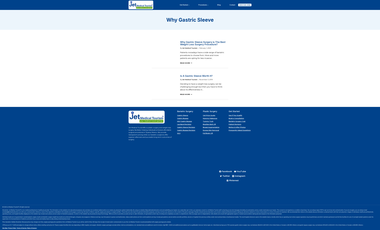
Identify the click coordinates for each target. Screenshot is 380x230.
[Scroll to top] (376, 223)
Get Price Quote (209, 115)
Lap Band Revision (184, 124)
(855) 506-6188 (244, 5)
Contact (232, 5)
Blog (219, 5)
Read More (186, 63)
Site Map (5, 228)
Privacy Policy (12, 228)
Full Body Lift (208, 133)
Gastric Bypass (182, 118)
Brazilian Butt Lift (209, 124)
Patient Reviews (235, 124)
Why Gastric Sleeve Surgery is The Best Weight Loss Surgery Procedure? (202, 43)
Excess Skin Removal (211, 130)
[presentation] (164, 53)
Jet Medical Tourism (189, 48)
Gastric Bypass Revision (186, 130)
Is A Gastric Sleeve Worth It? (196, 75)
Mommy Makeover (210, 118)
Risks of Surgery (32, 228)
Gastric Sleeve (182, 115)
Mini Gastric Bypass (184, 121)
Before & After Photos (237, 127)
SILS (178, 133)
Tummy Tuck (208, 121)
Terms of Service (22, 228)
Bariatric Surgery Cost (237, 121)
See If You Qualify (235, 115)
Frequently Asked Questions (240, 130)
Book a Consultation (236, 118)
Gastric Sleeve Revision (186, 127)
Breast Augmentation (211, 127)
